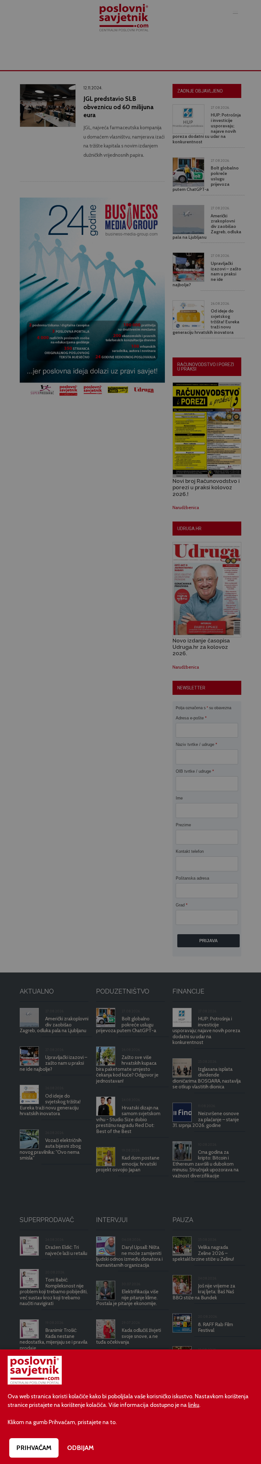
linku (193, 1404)
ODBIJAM (80, 1448)
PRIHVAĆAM (34, 1448)
